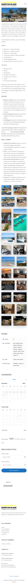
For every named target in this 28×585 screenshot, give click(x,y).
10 (14, 392)
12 (21, 392)
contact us (5, 563)
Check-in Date (5, 453)
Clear (25, 430)
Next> (23, 379)
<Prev (5, 379)
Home (2, 527)
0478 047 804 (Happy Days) (9, 567)
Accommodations (5, 529)
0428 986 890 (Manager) (8, 565)
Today (14, 379)
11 (17, 392)
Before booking (5, 531)
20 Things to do (5, 532)
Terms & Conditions (6, 544)
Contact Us (4, 534)
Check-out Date (5, 461)
